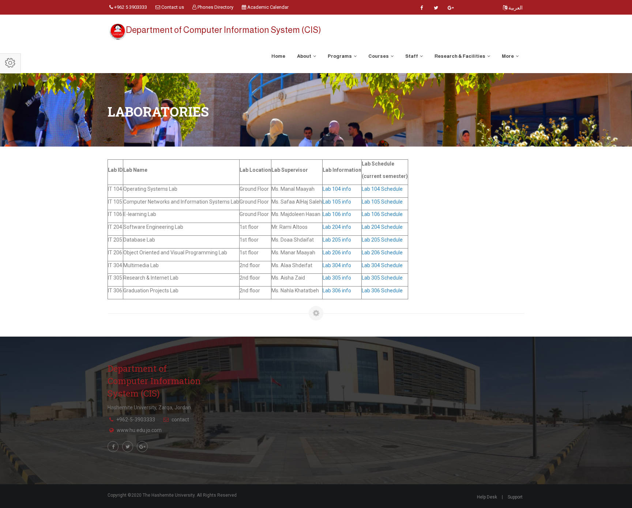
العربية (515, 8)
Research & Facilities (460, 56)
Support (515, 497)
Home (278, 56)
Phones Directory (214, 7)
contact (180, 419)
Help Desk (487, 497)
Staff (412, 56)
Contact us (172, 7)
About (304, 56)
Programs (340, 56)
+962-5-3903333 (135, 419)
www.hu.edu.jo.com (139, 430)
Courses (379, 56)
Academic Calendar (267, 7)
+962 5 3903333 (130, 7)
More (508, 56)
